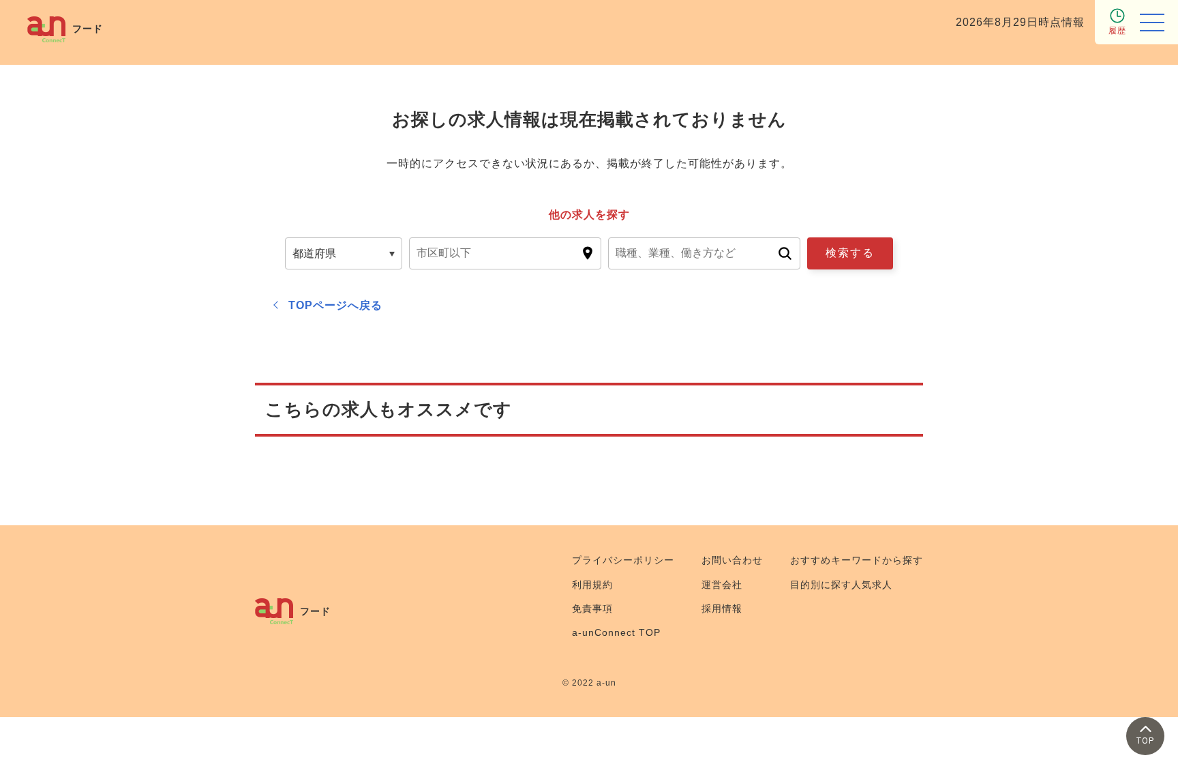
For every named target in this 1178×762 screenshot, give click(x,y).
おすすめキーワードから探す (856, 560)
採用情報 (721, 608)
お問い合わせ (732, 560)
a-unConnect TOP (616, 632)
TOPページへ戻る (335, 305)
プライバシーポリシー (623, 560)
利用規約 (592, 584)
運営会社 (721, 584)
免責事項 (592, 608)
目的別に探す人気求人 (841, 584)
